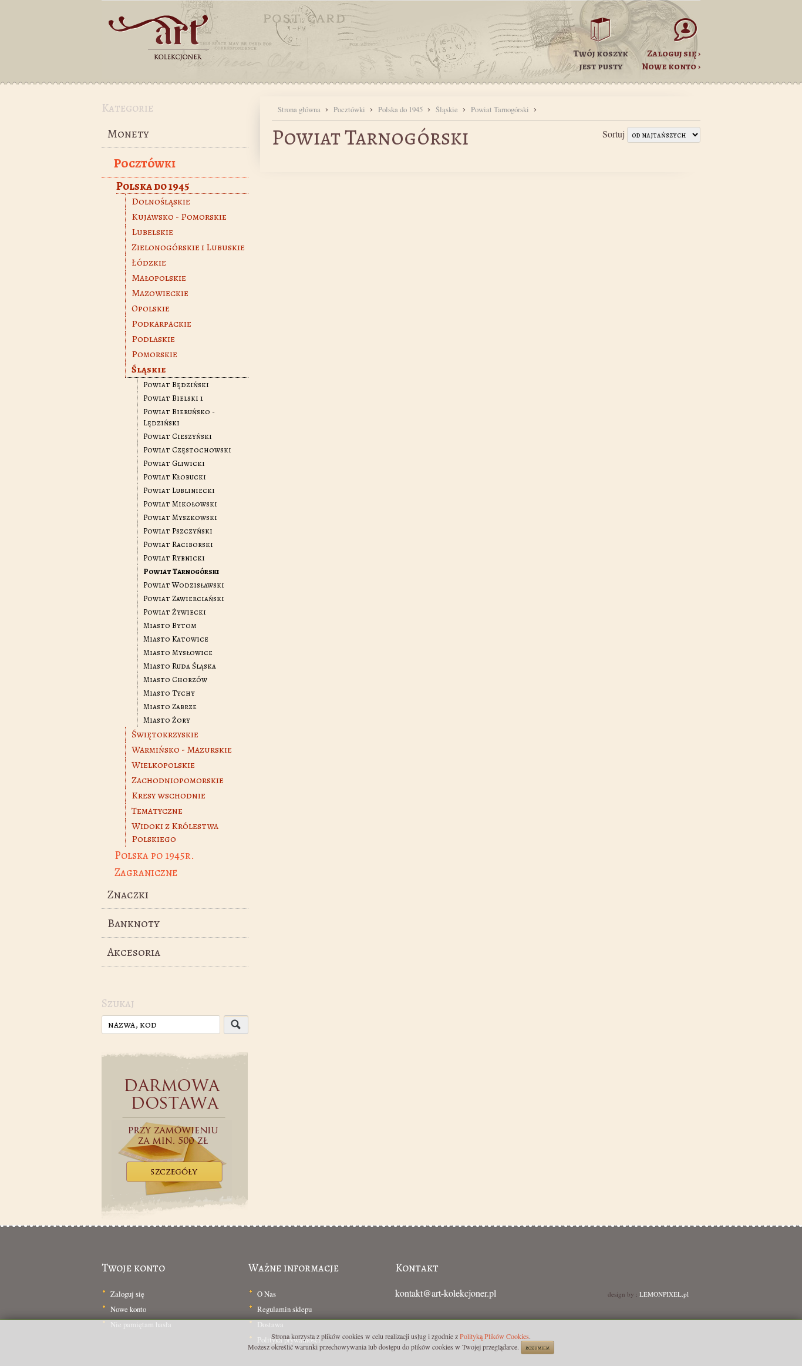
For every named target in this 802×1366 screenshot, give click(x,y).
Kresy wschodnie (168, 795)
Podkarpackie (161, 323)
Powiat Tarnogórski (181, 571)
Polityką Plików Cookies (494, 1336)
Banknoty (133, 923)
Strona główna (300, 109)
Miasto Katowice (175, 639)
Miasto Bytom (170, 625)
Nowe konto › (671, 66)
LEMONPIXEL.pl (664, 1294)
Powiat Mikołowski (180, 503)
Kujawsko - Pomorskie (179, 216)
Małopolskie (159, 277)
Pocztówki (144, 163)
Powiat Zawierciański (183, 598)
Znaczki (128, 894)
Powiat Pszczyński (178, 530)
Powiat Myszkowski (180, 517)
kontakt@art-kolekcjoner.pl (445, 1293)
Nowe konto (128, 1309)
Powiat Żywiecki (174, 611)
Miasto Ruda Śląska (179, 666)
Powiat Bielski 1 (173, 398)
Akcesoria (133, 952)
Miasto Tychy (169, 693)
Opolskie (151, 308)
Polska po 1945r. (154, 855)
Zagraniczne (145, 872)
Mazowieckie (160, 293)
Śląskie (149, 369)
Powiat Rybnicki (174, 557)
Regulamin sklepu (284, 1309)
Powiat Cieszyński (177, 436)
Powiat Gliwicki (174, 463)
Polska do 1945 (152, 186)
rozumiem (537, 1347)
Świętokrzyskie (165, 734)
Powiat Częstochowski (187, 449)
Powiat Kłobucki (174, 476)
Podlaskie (153, 339)
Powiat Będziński (176, 384)
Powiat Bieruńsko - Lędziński (179, 417)
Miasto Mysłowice (178, 652)
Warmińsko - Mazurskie (182, 749)
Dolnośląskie (161, 201)
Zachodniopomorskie (178, 780)
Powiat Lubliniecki (179, 490)
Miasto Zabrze (170, 706)
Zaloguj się (127, 1293)
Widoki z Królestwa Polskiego (175, 832)
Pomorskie (154, 354)
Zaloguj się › (673, 53)
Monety (128, 134)
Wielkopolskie (163, 764)
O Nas (266, 1293)
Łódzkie (149, 262)
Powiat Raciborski (178, 544)
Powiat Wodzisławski (183, 584)
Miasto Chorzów (175, 679)
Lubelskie (152, 232)
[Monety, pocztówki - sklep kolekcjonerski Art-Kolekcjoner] (160, 67)
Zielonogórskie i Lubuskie (188, 247)
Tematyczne (157, 810)
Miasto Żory (166, 720)
